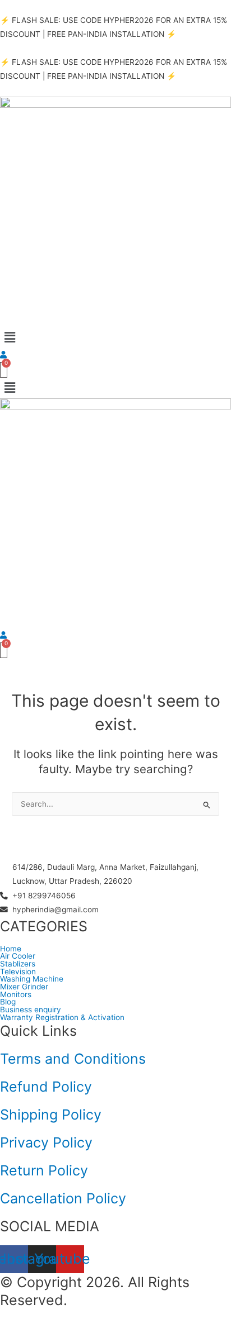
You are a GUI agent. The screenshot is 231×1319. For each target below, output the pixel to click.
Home (10, 949)
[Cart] (3, 369)
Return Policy (44, 1170)
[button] (115, 337)
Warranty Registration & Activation (62, 1018)
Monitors (15, 995)
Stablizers (17, 964)
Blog (8, 1002)
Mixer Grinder (24, 987)
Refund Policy (46, 1086)
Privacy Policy (46, 1142)
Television (18, 972)
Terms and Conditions (73, 1058)
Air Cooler (17, 956)
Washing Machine (31, 979)
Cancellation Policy (63, 1198)
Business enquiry (30, 1010)
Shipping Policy (50, 1114)
